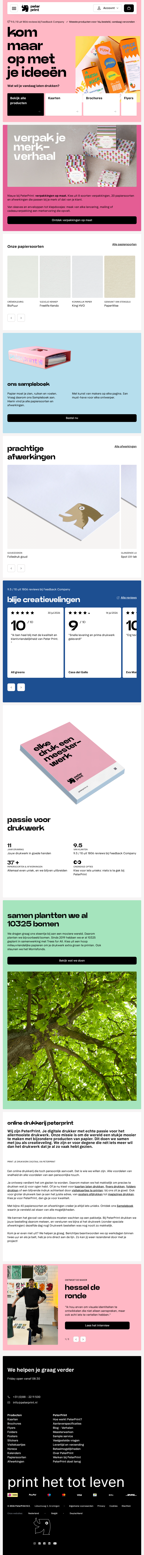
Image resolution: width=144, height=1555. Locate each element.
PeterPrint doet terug (67, 1461)
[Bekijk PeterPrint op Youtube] (55, 1543)
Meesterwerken (63, 1432)
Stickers (12, 1440)
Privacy (101, 1506)
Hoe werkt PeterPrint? (67, 1419)
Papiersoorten (16, 1457)
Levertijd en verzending (68, 1444)
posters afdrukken (90, 1194)
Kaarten (12, 1419)
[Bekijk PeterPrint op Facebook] (44, 1543)
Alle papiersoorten (124, 244)
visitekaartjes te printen (87, 1190)
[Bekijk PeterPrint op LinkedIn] (49, 1543)
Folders (12, 1432)
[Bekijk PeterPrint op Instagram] (35, 1543)
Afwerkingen (15, 1461)
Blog (56, 1427)
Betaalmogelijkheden (67, 1449)
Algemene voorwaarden (81, 1506)
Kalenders (14, 1453)
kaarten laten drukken (89, 1186)
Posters (12, 1436)
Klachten (126, 1506)
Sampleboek (125, 1206)
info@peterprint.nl (25, 1402)
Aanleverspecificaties (67, 1423)
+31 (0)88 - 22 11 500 (26, 1397)
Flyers (11, 1427)
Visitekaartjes (16, 1444)
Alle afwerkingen (125, 446)
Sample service (63, 1436)
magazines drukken (121, 1194)
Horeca (12, 1449)
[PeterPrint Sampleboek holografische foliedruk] (39, 362)
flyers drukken (115, 1186)
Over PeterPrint (63, 1453)
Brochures (14, 1423)
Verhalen (67, 1427)
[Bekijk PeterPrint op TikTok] (39, 1543)
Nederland (33, 1513)
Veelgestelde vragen (66, 1440)
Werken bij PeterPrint (67, 1457)
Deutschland (76, 1513)
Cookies (113, 1506)
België (54, 1513)
